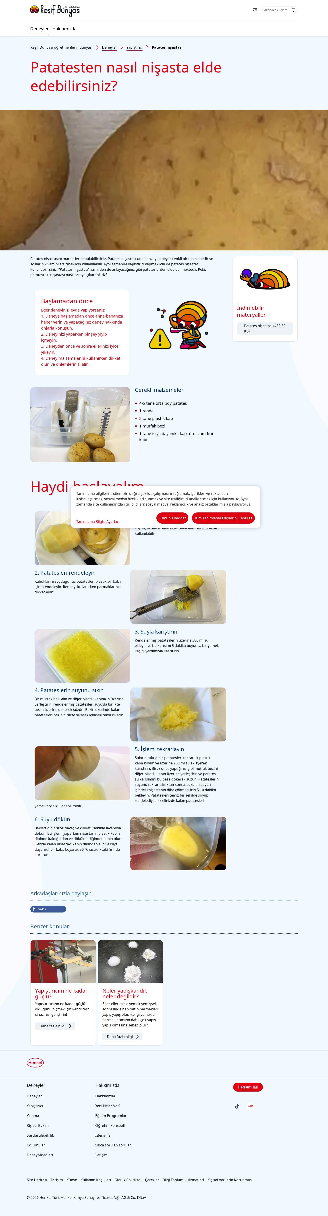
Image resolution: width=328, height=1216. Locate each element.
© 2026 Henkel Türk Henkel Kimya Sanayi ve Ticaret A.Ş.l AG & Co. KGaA (86, 1197)
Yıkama (33, 1115)
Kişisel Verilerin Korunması (230, 1179)
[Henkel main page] (55, 11)
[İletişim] (254, 9)
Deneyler (39, 29)
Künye (71, 1179)
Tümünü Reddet (172, 518)
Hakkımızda (64, 29)
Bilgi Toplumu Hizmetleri (183, 1179)
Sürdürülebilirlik (40, 1135)
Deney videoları (40, 1154)
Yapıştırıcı (135, 47)
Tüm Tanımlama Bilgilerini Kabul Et (223, 518)
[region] (165, 507)
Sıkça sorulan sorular (113, 1145)
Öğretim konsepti (110, 1125)
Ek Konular (36, 1145)
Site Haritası (37, 1179)
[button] (48, 909)
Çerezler (152, 1179)
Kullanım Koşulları (96, 1179)
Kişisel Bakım (38, 1125)
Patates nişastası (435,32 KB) (264, 328)
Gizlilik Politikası (127, 1179)
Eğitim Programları (111, 1115)
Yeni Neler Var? (107, 1105)
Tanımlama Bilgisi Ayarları (97, 522)
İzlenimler (103, 1135)
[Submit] (293, 10)
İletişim (101, 1154)
